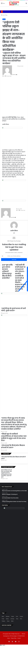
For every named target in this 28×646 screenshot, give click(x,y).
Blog (6, 15)
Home (3, 15)
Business (7, 616)
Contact (19, 638)
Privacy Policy (13, 638)
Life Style (12, 618)
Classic (12, 616)
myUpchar (14, 116)
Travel (8, 621)
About (3, 616)
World (12, 621)
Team (17, 618)
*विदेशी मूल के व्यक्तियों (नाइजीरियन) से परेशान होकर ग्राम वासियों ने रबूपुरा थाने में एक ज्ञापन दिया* (14, 437)
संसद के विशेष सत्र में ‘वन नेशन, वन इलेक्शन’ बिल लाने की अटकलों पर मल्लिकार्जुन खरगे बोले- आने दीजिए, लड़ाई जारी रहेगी (6, 473)
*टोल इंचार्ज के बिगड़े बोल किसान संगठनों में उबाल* (13, 446)
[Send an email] (16, 74)
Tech (21, 618)
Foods (3, 618)
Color (17, 616)
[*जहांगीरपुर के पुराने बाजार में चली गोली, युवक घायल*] (14, 300)
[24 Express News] (14, 3)
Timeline (3, 621)
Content (21, 616)
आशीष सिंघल (14, 74)
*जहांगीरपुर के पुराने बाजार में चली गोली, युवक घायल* (13, 309)
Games (7, 618)
